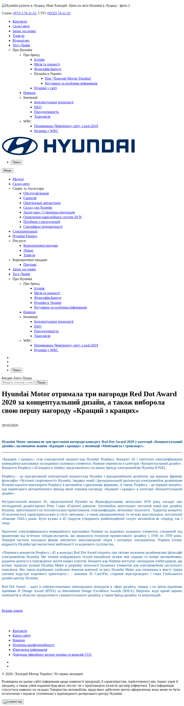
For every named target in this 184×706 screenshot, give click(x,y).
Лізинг (28, 250)
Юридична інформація (30, 650)
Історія (39, 59)
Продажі (29, 264)
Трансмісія (42, 116)
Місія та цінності (47, 64)
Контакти (20, 21)
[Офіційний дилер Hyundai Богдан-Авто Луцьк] (68, 154)
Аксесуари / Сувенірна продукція (49, 212)
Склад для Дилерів (37, 207)
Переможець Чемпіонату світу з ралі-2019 (66, 126)
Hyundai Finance (25, 236)
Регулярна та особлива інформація (71, 83)
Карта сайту (22, 635)
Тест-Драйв (21, 45)
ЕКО (38, 107)
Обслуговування (36, 193)
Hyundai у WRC (46, 131)
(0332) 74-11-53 (58, 13)
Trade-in (18, 36)
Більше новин (12, 610)
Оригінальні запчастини (42, 203)
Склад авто (21, 26)
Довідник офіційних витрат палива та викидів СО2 (52, 654)
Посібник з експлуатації (41, 222)
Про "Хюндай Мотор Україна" (68, 78)
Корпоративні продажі (40, 245)
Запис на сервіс (24, 31)
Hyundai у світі (45, 88)
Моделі (18, 179)
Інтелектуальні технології (53, 102)
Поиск (17, 162)
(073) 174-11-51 (24, 13)
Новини (29, 93)
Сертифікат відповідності (42, 227)
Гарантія (29, 198)
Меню (7, 170)
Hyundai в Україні (47, 303)
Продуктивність (46, 112)
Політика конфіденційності (33, 645)
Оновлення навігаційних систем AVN (52, 217)
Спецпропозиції (25, 231)
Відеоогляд (21, 40)
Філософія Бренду (47, 69)
